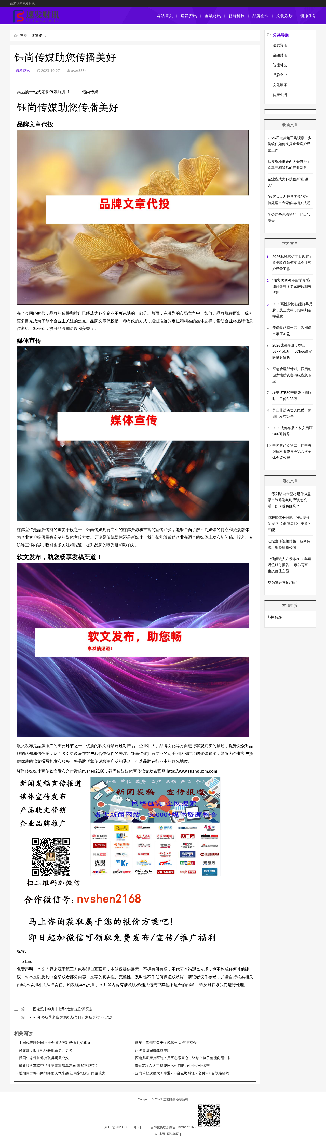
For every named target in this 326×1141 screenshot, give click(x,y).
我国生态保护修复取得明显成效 (44, 1058)
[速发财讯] (36, 22)
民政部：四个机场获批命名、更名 (45, 1050)
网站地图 (173, 1134)
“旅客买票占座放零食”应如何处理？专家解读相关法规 (291, 286)
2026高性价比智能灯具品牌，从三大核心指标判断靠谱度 (292, 310)
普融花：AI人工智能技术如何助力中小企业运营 (172, 1066)
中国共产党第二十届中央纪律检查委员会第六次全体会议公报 (291, 451)
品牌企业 (260, 16)
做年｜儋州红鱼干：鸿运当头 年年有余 (166, 1043)
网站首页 (165, 16)
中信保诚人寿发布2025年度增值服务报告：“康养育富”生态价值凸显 (289, 565)
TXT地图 (159, 1134)
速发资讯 (189, 16)
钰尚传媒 (275, 617)
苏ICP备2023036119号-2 (121, 1127)
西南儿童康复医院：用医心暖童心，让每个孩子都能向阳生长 (183, 1058)
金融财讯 (213, 16)
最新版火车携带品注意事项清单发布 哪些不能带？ (58, 1066)
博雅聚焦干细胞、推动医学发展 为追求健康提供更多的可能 (289, 523)
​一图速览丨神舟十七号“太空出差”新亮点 (61, 1009)
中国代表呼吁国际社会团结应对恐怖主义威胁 (54, 1043)
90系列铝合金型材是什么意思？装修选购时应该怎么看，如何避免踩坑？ (289, 500)
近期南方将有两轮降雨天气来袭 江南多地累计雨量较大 (62, 1073)
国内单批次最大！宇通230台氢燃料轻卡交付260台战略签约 (182, 1073)
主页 (23, 35)
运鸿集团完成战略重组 (153, 1050)
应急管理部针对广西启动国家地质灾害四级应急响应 (291, 375)
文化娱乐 (284, 16)
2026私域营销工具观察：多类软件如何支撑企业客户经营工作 (289, 144)
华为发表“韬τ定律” (282, 582)
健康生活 (308, 16)
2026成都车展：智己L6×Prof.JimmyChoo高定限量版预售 (292, 351)
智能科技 (236, 16)
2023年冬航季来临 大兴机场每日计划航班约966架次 (71, 1017)
